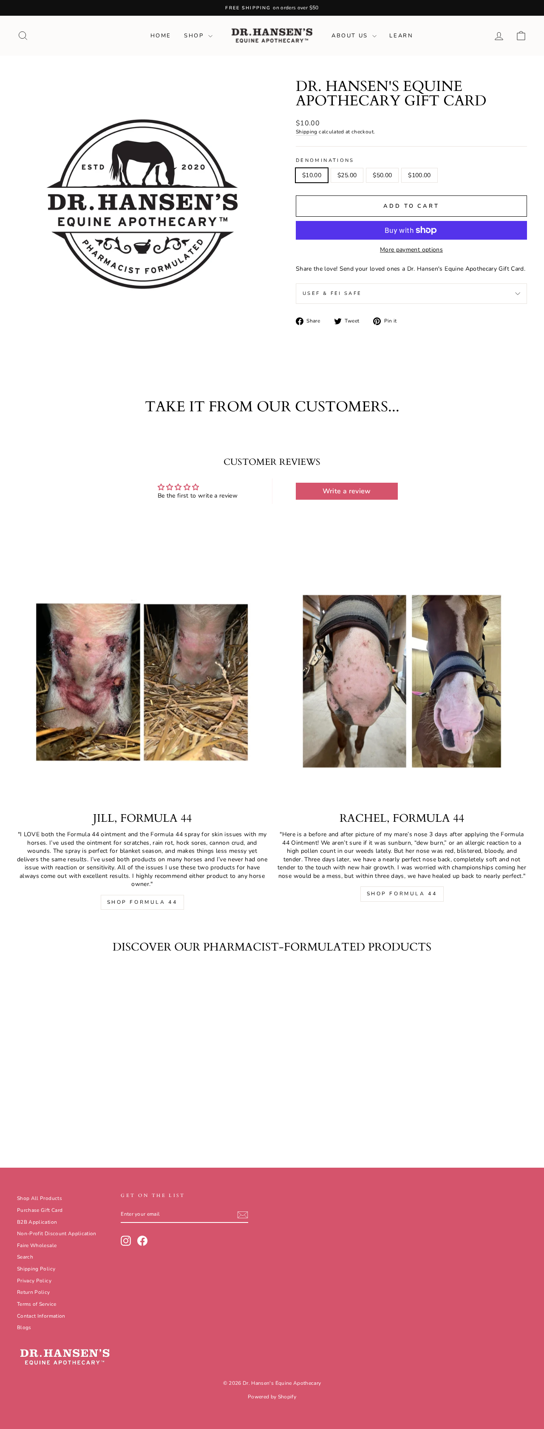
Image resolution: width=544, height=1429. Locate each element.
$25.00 (347, 175)
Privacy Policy (34, 1280)
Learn (401, 36)
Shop (195, 36)
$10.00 (311, 175)
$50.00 (382, 175)
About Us (351, 36)
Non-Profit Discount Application (56, 1233)
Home (160, 36)
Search (25, 1257)
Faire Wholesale (37, 1245)
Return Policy (33, 1292)
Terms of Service (37, 1304)
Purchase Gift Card (39, 1210)
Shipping (306, 131)
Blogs (24, 1327)
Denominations (325, 160)
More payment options (411, 250)
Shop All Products (39, 1198)
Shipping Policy (36, 1268)
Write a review (347, 491)
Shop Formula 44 (142, 902)
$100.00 (419, 175)
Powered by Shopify (272, 1396)
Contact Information (41, 1316)
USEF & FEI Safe (332, 293)
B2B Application (37, 1222)
